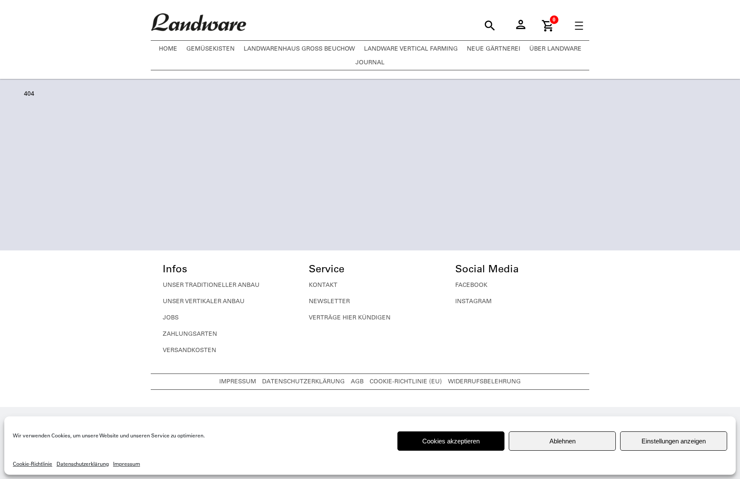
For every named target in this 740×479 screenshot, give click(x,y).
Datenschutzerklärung (83, 463)
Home (168, 48)
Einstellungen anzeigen (674, 441)
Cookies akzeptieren (451, 441)
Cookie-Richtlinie (32, 463)
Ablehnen (562, 441)
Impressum (126, 463)
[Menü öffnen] (579, 25)
